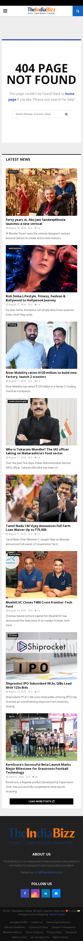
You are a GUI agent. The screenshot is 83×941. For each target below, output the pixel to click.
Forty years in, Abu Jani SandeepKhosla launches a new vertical (35, 222)
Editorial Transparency (64, 927)
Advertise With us (12, 932)
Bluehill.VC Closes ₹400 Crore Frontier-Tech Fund (39, 604)
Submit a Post (19, 937)
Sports (12, 717)
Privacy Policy (54, 932)
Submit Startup (60, 937)
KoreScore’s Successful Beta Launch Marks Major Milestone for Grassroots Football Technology (38, 768)
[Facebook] (25, 893)
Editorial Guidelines (14, 927)
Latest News (18, 159)
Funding (12, 325)
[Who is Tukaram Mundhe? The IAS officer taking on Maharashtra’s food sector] (41, 422)
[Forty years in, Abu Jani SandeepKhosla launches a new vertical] (41, 192)
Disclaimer (71, 932)
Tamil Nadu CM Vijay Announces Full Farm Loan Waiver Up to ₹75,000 (38, 528)
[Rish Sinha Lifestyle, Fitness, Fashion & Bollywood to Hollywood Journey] (41, 269)
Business (13, 172)
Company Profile (18, 922)
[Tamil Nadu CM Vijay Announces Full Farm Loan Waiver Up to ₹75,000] (41, 498)
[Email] (56, 893)
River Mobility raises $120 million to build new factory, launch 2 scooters (41, 375)
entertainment (15, 248)
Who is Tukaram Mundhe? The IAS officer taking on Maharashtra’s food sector (37, 451)
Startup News (15, 554)
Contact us (37, 922)
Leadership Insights (18, 401)
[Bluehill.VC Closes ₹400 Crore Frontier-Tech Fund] (41, 575)
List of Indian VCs (39, 937)
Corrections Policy (38, 927)
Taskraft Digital (57, 914)
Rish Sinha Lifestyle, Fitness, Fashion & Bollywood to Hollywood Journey (35, 298)
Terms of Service (34, 932)
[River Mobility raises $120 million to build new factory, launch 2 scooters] (41, 345)
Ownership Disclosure (58, 922)
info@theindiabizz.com (49, 872)
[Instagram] (35, 893)
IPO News (13, 635)
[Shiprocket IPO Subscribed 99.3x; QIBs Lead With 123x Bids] (41, 656)
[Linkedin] (46, 893)
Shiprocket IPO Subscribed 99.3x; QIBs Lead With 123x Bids (39, 685)
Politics (12, 478)
